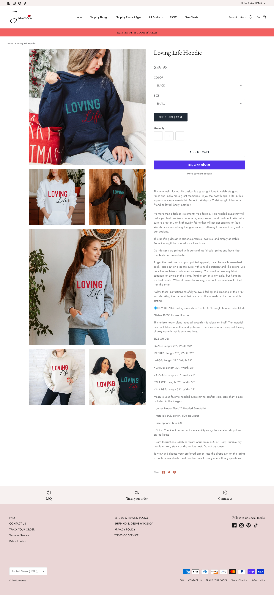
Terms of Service (19, 535)
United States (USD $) (251, 3)
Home (78, 17)
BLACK (161, 86)
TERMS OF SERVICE (126, 535)
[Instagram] (14, 3)
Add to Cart (199, 152)
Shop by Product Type (128, 17)
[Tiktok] (25, 3)
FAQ (12, 518)
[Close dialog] (266, 524)
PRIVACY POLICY (124, 529)
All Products (156, 17)
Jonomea (22, 580)
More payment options (199, 173)
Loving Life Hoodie (26, 43)
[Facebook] (8, 3)
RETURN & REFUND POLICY (131, 518)
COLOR (158, 78)
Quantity (159, 128)
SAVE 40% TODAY (235, 573)
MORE (173, 17)
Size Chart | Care (171, 117)
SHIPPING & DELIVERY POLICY (133, 524)
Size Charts (191, 17)
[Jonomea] (21, 17)
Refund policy (17, 541)
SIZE (157, 96)
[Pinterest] (19, 3)
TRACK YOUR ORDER (21, 529)
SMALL (161, 104)
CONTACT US (17, 524)
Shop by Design (99, 17)
